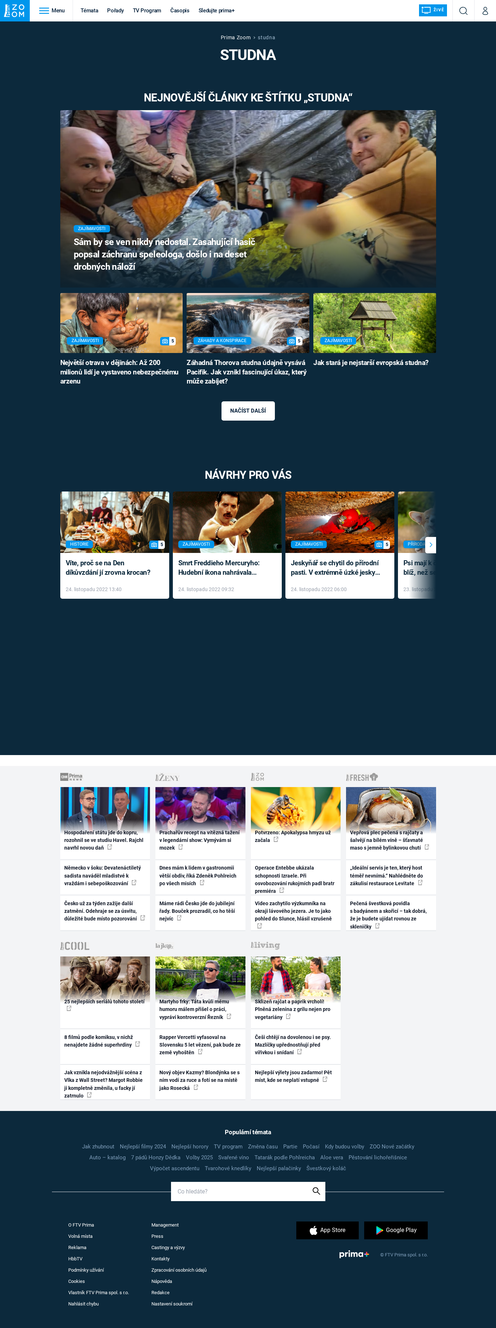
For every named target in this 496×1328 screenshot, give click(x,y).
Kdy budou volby (344, 1146)
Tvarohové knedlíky (228, 1168)
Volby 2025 (199, 1157)
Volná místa (80, 1236)
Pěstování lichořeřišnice (378, 1157)
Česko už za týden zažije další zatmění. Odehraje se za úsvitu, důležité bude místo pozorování (101, 911)
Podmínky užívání (86, 1270)
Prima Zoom (236, 37)
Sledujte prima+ (217, 10)
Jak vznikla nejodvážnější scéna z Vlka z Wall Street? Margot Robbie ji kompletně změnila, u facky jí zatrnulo (103, 1084)
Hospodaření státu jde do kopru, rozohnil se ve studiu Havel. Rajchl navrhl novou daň (103, 840)
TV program (228, 1146)
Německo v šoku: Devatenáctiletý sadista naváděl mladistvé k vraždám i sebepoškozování (102, 875)
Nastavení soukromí (171, 1304)
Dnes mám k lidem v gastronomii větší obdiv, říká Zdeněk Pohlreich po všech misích (197, 875)
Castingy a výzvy (168, 1247)
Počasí (311, 1146)
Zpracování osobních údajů (179, 1270)
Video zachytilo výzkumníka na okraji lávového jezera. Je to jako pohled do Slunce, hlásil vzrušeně (293, 911)
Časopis (180, 10)
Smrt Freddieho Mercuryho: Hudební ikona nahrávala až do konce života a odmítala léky (222, 568)
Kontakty (160, 1258)
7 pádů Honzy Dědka (155, 1157)
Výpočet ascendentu (174, 1168)
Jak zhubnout (98, 1146)
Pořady (115, 10)
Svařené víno (233, 1157)
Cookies (76, 1281)
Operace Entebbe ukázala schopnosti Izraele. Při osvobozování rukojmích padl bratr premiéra (294, 879)
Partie (290, 1146)
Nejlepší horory (189, 1146)
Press (157, 1236)
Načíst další (248, 411)
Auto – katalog (107, 1157)
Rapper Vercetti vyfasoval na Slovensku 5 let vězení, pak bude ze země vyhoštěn (200, 1045)
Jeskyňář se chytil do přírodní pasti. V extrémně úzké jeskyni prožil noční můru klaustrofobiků (336, 568)
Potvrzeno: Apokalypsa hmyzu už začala (293, 836)
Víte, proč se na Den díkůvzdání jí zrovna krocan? (108, 568)
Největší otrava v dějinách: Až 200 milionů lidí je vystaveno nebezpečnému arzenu (119, 372)
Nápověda (161, 1281)
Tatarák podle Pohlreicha (285, 1157)
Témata (89, 10)
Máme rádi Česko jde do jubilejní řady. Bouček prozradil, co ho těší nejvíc (197, 911)
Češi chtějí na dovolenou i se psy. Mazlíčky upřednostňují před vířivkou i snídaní (293, 1045)
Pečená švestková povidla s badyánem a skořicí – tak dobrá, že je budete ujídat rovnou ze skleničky (388, 915)
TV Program (147, 10)
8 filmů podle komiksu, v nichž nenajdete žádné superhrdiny (98, 1041)
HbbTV (75, 1258)
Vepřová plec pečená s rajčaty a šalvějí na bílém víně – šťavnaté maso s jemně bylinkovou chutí (386, 840)
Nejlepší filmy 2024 (143, 1146)
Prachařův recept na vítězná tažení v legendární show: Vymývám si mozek (199, 840)
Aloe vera (331, 1157)
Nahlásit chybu (83, 1304)
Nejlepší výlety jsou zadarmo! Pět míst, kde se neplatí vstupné (293, 1076)
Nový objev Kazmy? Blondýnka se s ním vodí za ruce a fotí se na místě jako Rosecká (199, 1080)
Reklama (77, 1247)
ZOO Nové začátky (392, 1146)
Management (165, 1225)
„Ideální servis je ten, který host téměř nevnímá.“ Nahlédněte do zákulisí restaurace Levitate (386, 875)
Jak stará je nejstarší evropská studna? (370, 363)
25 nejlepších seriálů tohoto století (104, 1001)
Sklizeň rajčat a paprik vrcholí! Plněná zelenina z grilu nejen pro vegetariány (292, 1009)
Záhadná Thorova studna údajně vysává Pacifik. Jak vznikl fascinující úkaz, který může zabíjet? (246, 372)
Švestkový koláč (326, 1168)
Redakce (160, 1292)
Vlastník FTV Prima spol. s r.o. (98, 1292)
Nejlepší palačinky (279, 1168)
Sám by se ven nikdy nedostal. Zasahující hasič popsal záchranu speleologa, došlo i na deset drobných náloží (164, 254)
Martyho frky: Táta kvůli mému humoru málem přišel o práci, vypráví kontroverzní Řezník (194, 1009)
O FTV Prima (81, 1225)
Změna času (263, 1146)
